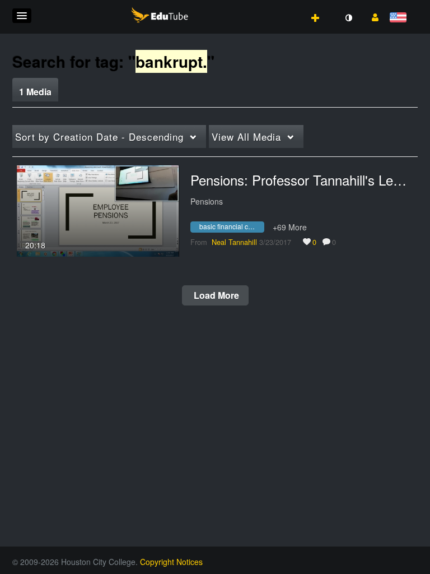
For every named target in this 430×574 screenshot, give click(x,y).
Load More (215, 295)
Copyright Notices (171, 561)
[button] (21, 16)
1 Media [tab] (35, 91)
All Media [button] (246, 136)
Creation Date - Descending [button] (99, 136)
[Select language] (400, 18)
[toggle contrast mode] (348, 18)
